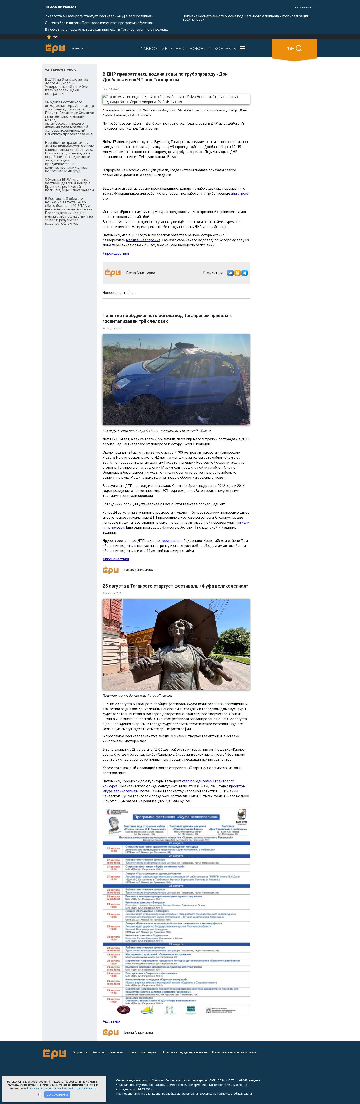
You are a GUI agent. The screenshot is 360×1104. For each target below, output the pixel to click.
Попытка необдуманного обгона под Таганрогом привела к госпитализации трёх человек (245, 18)
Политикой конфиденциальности (79, 1087)
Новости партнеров (142, 1052)
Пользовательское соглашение (234, 1052)
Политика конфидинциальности (184, 1052)
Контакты (116, 1052)
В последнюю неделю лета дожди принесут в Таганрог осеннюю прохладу (107, 29)
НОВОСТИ (200, 48)
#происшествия (115, 253)
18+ (290, 48)
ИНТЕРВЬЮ (174, 48)
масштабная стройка (143, 240)
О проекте (79, 1052)
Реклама (98, 1052)
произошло (170, 540)
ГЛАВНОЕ (148, 48)
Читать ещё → (305, 7)
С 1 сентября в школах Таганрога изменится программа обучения (99, 22)
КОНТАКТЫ (226, 48)
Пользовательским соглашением (42, 1087)
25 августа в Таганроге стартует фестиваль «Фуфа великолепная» (99, 16)
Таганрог (77, 48)
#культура (111, 1021)
